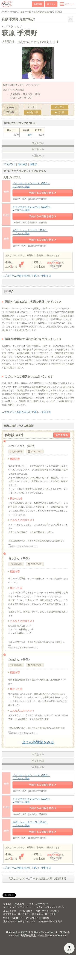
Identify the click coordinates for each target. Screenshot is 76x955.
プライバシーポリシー (37, 903)
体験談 (33, 164)
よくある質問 (9, 911)
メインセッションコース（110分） (32, 208)
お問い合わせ (25, 911)
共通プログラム (12, 177)
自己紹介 (23, 164)
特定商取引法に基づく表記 (16, 914)
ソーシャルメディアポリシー (17, 907)
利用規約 (19, 903)
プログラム (9, 164)
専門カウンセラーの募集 (37, 918)
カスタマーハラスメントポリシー (50, 907)
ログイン (51, 4)
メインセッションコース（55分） (31, 185)
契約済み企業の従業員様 (50, 921)
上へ (69, 949)
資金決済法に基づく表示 (43, 914)
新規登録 (38, 4)
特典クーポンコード (12, 918)
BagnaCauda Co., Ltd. (46, 932)
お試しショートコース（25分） (30, 232)
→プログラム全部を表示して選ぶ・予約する (26, 275)
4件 (30, 135)
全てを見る (61, 435)
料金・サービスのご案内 (47, 911)
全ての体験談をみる (38, 742)
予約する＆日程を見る (41, 192)
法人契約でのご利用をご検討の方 (19, 921)
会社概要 (7, 903)
